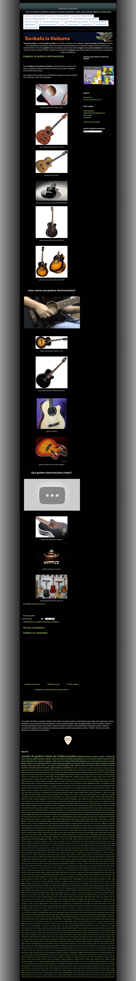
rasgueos (84, 770)
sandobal (79, 874)
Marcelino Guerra (79, 912)
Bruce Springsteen (67, 888)
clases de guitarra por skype (102, 937)
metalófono (24, 961)
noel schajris (79, 834)
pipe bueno (57, 966)
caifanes (37, 774)
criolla (74, 939)
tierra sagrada (110, 837)
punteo (59, 814)
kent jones (25, 954)
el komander (99, 785)
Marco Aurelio (88, 912)
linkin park (24, 781)
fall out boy (51, 865)
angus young (97, 790)
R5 (110, 850)
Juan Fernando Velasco (82, 845)
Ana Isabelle (35, 885)
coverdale (61, 939)
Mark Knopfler (52, 850)
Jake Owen (71, 901)
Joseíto (104, 903)
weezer (105, 877)
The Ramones (101, 923)
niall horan (32, 963)
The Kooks (87, 852)
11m (101, 881)
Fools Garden (104, 897)
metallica (30, 763)
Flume (98, 897)
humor (113, 946)
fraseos (81, 943)
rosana (55, 803)
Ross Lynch (52, 921)
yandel (35, 817)
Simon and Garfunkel (59, 852)
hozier (40, 868)
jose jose (74, 801)
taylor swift (65, 781)
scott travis (49, 970)
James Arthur (79, 901)
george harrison (74, 865)
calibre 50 (47, 770)
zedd (40, 879)
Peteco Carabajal (40, 919)
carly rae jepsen (42, 937)
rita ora (71, 968)
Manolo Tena (52, 912)
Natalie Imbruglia (97, 914)
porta (68, 966)
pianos (100, 776)
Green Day (48, 763)
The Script (109, 923)
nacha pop (70, 834)
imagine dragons (74, 792)
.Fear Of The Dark (94, 803)
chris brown (94, 808)
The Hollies (88, 923)
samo (50, 837)
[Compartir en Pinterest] (54, 619)
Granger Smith (67, 899)
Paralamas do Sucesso (78, 917)
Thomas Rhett (95, 852)
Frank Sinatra (111, 843)
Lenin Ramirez (59, 848)
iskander (103, 948)
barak (72, 932)
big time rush (104, 932)
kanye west (94, 952)
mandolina (101, 957)
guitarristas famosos (88, 810)
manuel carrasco (109, 812)
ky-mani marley (72, 954)
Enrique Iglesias (110, 770)
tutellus (65, 974)
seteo (63, 837)
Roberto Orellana (110, 919)
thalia (81, 972)
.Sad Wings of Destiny (67, 881)
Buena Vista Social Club (54, 843)
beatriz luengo (79, 857)
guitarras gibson (110, 828)
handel (91, 946)
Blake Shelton (32, 843)
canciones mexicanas (98, 761)
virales (23, 977)
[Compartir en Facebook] (52, 619)
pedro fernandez (32, 966)
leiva (95, 954)
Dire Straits (56, 790)
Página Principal (53, 684)
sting (113, 874)
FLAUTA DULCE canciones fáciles (51, 22)
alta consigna (62, 930)
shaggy (108, 970)
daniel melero (102, 939)
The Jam (94, 923)
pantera (113, 963)
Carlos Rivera (93, 805)
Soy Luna (71, 779)
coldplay (65, 772)
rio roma (104, 772)
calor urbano (55, 934)
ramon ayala (34, 837)
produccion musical (41, 814)
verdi (74, 974)
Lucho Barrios (31, 850)
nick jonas (38, 963)
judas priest (77, 768)
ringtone (66, 968)
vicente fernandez (63, 765)
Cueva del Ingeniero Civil (92, 100)
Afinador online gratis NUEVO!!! (47, 24)
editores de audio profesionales (97, 825)
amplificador (42, 799)
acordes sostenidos (81, 854)
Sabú (84, 921)
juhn (72, 952)
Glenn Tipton (45, 899)
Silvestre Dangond (46, 852)
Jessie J (48, 845)
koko (98, 868)
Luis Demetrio (95, 910)
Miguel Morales (46, 914)
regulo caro (57, 781)
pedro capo (58, 874)
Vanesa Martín (90, 925)
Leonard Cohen (42, 908)
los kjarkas (60, 957)
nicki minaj (112, 872)
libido (39, 794)
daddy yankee (106, 799)
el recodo (31, 776)
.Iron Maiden (105, 803)
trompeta (50, 974)
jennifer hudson (68, 950)
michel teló (67, 872)
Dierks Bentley (64, 894)
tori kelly (23, 839)
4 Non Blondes (76, 841)
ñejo (113, 977)
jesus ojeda (108, 950)
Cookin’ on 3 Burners (71, 892)
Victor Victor (33, 928)
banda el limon (72, 785)
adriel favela (101, 928)
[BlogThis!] (48, 619)
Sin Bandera (59, 772)
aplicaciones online (45, 857)
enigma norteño (33, 865)
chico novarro (31, 861)
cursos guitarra (89, 768)
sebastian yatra (88, 814)
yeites (95, 977)
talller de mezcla (83, 837)
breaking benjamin (31, 934)
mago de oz (100, 812)
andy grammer (96, 930)
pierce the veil (66, 874)
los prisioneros (47, 832)
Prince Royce (98, 774)
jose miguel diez (52, 952)
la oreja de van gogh (108, 792)
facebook (50, 943)
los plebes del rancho (94, 772)
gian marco (111, 785)
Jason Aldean (95, 901)
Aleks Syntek (95, 841)
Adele (51, 776)
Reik (83, 763)
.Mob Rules (50, 881)
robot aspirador (88, 111)
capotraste (111, 823)
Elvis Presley (30, 897)
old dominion (68, 963)
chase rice (67, 937)
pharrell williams (48, 966)
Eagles (88, 819)
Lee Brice (31, 908)
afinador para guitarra (104, 854)
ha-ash (36, 776)
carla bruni (108, 934)
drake (77, 941)
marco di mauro (26, 959)
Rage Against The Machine (72, 919)
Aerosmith (63, 817)
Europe (44, 897)
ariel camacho (40, 761)
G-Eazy (38, 899)
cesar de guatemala (109, 859)
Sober (23, 923)
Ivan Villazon (54, 901)
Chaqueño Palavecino (91, 890)
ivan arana (24, 950)
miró (59, 961)
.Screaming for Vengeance (40, 841)
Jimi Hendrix (25, 808)
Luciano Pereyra (78, 910)
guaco (90, 865)
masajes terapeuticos (67, 959)
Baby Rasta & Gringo (68, 885)
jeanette (61, 950)
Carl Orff (112, 888)
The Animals (68, 923)
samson (108, 968)
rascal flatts (101, 966)
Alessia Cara (76, 883)
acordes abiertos (50, 854)
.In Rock (27, 881)
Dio (70, 843)
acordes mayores (32, 823)
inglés (109, 810)
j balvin (89, 770)
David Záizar (33, 894)
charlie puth (25, 825)
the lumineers (93, 837)
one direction (76, 763)
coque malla (103, 861)
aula (43, 932)
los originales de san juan (70, 957)
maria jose (44, 959)
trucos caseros (57, 974)
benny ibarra (86, 857)
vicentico (29, 790)
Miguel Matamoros (80, 850)
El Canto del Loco (77, 843)
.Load (31, 881)
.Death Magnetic (78, 879)
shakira (57, 774)
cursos (34, 810)
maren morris (73, 794)
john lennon (43, 774)
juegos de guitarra (95, 792)
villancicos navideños (63, 768)
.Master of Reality (30, 805)
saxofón (31, 970)
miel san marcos (26, 834)
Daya (39, 894)
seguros (64, 970)
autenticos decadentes (71, 823)
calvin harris (63, 934)
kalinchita (88, 952)
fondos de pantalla (109, 779)
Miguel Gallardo (37, 914)
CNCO (62, 776)
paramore (94, 834)
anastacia (74, 930)
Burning (96, 888)
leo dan (100, 801)
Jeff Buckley (94, 819)
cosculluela (44, 792)
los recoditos (78, 812)
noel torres (24, 874)
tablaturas (81, 756)
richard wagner (54, 968)
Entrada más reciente (32, 684)
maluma (105, 768)
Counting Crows (82, 892)
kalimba (59, 812)
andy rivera (28, 857)
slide (70, 837)
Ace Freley (78, 805)
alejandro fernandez (27, 774)
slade (33, 972)
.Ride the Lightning (26, 841)
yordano (100, 977)
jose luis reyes (43, 952)
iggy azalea (45, 868)
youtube (23, 879)
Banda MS (75, 761)
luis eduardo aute (86, 870)
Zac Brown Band (67, 928)
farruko (51, 792)
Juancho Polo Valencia (40, 906)
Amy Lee (109, 883)
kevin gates (36, 954)
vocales (34, 977)
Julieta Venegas (94, 845)
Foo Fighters (51, 779)
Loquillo (66, 848)
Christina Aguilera (49, 892)
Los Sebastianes (45, 910)
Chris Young (30, 892)
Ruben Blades (68, 921)
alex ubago (39, 808)
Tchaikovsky (54, 923)
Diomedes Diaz (73, 894)
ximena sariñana (83, 977)
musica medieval (100, 961)
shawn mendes (44, 776)
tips (27, 974)
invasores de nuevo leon (74, 948)
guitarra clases (98, 756)
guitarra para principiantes (62, 763)
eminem (106, 863)
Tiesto (26, 925)
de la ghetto (28, 863)
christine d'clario (103, 808)
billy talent (98, 857)
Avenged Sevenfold (87, 817)
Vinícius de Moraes (42, 928)
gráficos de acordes (73, 24)
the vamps (93, 972)
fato (43, 828)
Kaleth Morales (57, 797)
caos (78, 859)
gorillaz (82, 865)
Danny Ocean (25, 894)
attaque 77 (64, 857)
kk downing (60, 954)
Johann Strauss (43, 903)
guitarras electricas (27, 788)
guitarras (32, 622)
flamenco (53, 828)
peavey (53, 874)
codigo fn (85, 861)
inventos (84, 948)
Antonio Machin (43, 885)
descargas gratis (54, 863)
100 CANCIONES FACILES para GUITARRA (85, 19)
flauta (28, 761)
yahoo (109, 877)
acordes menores (60, 854)
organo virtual (40, 874)
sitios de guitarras (26, 972)
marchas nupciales (109, 957)
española (34, 943)
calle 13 (87, 808)
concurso (29, 810)
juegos (36, 788)
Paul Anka (94, 917)
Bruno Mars (35, 779)
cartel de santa (84, 859)
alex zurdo (108, 928)
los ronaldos (69, 870)
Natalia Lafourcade (53, 821)
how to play (107, 946)
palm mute (107, 963)
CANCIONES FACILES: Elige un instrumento (76, 22)
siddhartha (97, 874)
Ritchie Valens (84, 821)
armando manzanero (30, 932)
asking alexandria (56, 857)
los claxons (66, 783)
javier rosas (49, 950)
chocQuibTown (75, 937)
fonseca (82, 776)
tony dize (35, 974)
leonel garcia (108, 801)
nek (103, 872)
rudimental (93, 968)
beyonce (97, 932)
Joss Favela (71, 845)
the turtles (63, 877)
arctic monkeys (79, 779)
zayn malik (35, 879)
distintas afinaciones (60, 941)
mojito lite (71, 961)
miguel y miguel (48, 834)
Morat (31, 808)
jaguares (60, 868)
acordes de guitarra (32, 756)
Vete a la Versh (100, 925)
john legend (54, 830)
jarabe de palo (84, 792)
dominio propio (71, 941)
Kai (67, 906)
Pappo (68, 917)
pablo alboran (75, 765)
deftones (27, 941)
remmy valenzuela (95, 788)
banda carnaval (64, 808)
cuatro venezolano (82, 939)
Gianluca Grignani (26, 845)
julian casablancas (79, 952)
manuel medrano (53, 794)
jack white (36, 950)
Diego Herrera (55, 894)
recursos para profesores (38, 968)
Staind (27, 923)
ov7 (89, 834)
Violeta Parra (25, 799)
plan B (105, 834)
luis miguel (51, 774)
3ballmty (23, 883)
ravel (113, 966)
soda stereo (36, 765)
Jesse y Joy (46, 765)
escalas (75, 810)
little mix (32, 957)
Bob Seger (50, 888)
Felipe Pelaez (91, 897)
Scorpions (102, 821)
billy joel (93, 857)
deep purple (50, 772)
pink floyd (40, 768)
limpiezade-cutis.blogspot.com (94, 113)
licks (106, 954)
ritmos (30, 765)
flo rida (59, 828)
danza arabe (87, 115)
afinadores (107, 781)
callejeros (105, 823)
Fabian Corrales (73, 897)
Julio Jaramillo (103, 845)
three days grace (74, 781)
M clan (29, 912)
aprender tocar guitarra (50, 785)
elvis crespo (99, 941)
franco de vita (65, 828)
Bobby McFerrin (41, 843)
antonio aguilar (105, 930)
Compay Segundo (60, 892)
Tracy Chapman (45, 925)
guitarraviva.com (26, 868)
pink (33, 814)
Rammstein (29, 852)
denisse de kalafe (44, 863)
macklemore (82, 957)
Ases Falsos (77, 817)
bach (52, 799)
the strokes (101, 837)
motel (76, 961)
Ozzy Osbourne (36, 917)
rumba (98, 968)
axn (46, 932)
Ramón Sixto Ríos (86, 919)
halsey (80, 946)
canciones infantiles (64, 761)
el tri (33, 801)
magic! (106, 870)
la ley (64, 812)
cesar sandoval (59, 937)
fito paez (47, 828)
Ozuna (65, 779)
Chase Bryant (102, 890)
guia (68, 946)
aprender (42, 759)
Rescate (102, 919)
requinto (48, 759)
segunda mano (57, 970)
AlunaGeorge (84, 883)
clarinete (91, 937)
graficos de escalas (87, 24)
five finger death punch (65, 943)
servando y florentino (100, 970)
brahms (23, 934)
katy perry (91, 801)
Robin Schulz (37, 852)
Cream (89, 892)
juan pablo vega (29, 812)
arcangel (61, 823)
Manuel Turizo (69, 912)
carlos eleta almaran (32, 937)
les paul (55, 870)
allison (30, 785)
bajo (75, 759)
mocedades (64, 961)
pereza (100, 834)
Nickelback (97, 850)
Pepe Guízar (30, 919)
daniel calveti (52, 825)
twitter (34, 839)
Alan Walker (57, 883)
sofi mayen (38, 972)
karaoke (104, 952)
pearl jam (47, 874)
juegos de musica (91, 776)
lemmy (99, 954)
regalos (47, 968)
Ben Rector (90, 885)
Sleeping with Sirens (109, 921)
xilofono (76, 977)
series (36, 763)
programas (111, 834)
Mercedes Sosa (70, 850)
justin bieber (99, 768)
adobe (95, 928)
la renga (96, 830)
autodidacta (105, 790)
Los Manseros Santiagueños (104, 848)
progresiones (25, 837)
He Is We (101, 899)
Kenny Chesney (35, 848)
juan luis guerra (83, 801)
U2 (72, 768)
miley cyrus (49, 803)
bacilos (81, 823)
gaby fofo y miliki (98, 943)
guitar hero (72, 946)
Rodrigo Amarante (43, 921)
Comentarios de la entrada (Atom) (56, 689)
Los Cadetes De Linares (88, 848)
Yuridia (35, 854)
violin (95, 877)
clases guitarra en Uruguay (74, 861)
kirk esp (54, 954)
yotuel (113, 877)
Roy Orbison (60, 921)
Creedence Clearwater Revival (42, 790)
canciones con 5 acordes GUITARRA (82, 16)
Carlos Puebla (35, 890)
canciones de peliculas (60, 759)
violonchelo (24, 797)
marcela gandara (72, 832)
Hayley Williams (92, 899)
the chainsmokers (109, 814)
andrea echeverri (82, 930)
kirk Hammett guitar (46, 954)
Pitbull (107, 797)
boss (113, 932)
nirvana (89, 759)
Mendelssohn (29, 914)
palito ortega (99, 963)
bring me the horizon (34, 792)
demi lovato (35, 863)
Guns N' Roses (89, 781)
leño (103, 954)
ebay (80, 941)
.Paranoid (40, 805)
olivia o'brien (76, 963)
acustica (91, 928)
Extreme (93, 843)
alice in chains (37, 930)
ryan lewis (103, 968)
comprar (35, 939)
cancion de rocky (47, 859)
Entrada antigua (72, 684)
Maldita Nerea (44, 912)
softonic (75, 837)
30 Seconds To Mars (108, 881)
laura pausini (36, 870)
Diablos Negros (45, 894)
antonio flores (35, 857)
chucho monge (47, 861)
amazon (69, 930)
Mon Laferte (89, 850)
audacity (39, 932)
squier (55, 972)
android (90, 930)
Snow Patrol (70, 852)
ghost (37, 801)
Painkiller (63, 917)
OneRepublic (64, 821)
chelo (79, 799)
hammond (85, 946)
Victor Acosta (25, 928)
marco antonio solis (32, 803)
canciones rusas (99, 934)
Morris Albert (88, 914)
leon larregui (32, 794)
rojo (39, 837)
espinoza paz (75, 772)
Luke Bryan (111, 910)
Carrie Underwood (51, 890)
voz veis (99, 877)
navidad (24, 765)
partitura (23, 770)
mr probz (84, 961)
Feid (97, 843)
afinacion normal (92, 854)
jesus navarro (100, 950)
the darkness (56, 877)
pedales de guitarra (47, 781)
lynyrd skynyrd (99, 870)
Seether (100, 921)
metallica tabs (59, 872)
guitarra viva (81, 759)
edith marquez (87, 941)
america (112, 854)
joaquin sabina (66, 801)
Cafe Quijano (105, 888)
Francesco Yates (31, 899)
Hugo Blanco (35, 845)
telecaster (70, 972)
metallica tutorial (110, 959)
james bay (43, 950)
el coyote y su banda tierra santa (85, 863)
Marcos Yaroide (96, 912)
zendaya (105, 977)
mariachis (42, 803)
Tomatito (37, 925)
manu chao (62, 832)
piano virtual (85, 788)
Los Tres (81, 797)
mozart (80, 961)
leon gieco (49, 870)
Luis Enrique (38, 850)
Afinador (56, 776)
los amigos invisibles (41, 957)
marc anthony (63, 794)
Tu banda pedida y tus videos (59, 925)
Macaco (45, 850)
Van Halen (83, 925)
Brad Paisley (58, 888)
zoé (83, 768)
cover (109, 861)
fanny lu (56, 943)
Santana (112, 797)
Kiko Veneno (102, 906)
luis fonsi (44, 794)
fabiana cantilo (43, 865)
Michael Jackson (90, 797)
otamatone (93, 963)
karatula (109, 952)
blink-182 (24, 792)
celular (53, 937)
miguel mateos (37, 834)
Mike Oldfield (60, 914)
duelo (67, 863)
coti (70, 772)
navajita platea (97, 872)
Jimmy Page (58, 845)
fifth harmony (58, 792)
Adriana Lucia (41, 883)
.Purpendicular (106, 839)
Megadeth (59, 779)
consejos (46, 939)
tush (75, 877)
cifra (87, 937)
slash (102, 874)
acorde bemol (41, 854)
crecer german (68, 939)
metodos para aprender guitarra (46, 961)
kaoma (100, 952)
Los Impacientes (26, 910)
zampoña (29, 879)
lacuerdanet (81, 954)
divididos (67, 825)
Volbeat (111, 852)
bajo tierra (57, 932)
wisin (82, 781)
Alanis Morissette (86, 841)
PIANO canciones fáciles (31, 22)
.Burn (71, 879)
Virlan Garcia (82, 790)
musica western (110, 961)
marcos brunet (36, 959)
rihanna (73, 783)
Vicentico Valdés (110, 925)
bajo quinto (51, 932)
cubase (90, 939)
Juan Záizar (30, 906)
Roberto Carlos (94, 821)
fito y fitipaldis (74, 776)
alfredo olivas (29, 930)
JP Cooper (65, 901)
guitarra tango (111, 865)
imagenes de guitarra (43, 622)
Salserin (88, 921)
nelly (27, 963)
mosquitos (87, 117)
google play (41, 946)
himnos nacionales (98, 946)
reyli (70, 814)
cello (49, 937)
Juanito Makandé (53, 906)
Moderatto (67, 914)
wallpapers (55, 622)
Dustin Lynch (96, 894)
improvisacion (29, 948)
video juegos (100, 770)
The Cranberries (79, 852)
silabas (113, 970)
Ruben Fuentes (77, 921)
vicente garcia (81, 877)
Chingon (109, 890)
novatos (81, 794)
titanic (30, 974)
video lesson (89, 877)
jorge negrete (82, 868)
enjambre (28, 828)
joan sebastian (68, 770)
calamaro (24, 776)
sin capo (112, 788)
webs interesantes (42, 977)
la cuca (105, 868)
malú (95, 957)
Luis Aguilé (87, 910)
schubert (43, 970)
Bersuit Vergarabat (109, 817)
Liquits (63, 908)
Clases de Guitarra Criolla (105, 759)
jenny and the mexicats (89, 950)
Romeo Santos (26, 772)
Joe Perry (36, 903)
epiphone (23, 943)
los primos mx (62, 870)
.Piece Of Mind (97, 839)
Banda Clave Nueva (80, 885)
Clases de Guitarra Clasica (90, 765)
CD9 (100, 888)
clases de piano (26, 759)
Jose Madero (87, 903)
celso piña (92, 859)
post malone (73, 966)
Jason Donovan (104, 901)
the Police (86, 972)
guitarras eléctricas (38, 604)
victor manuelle (103, 974)
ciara (53, 861)
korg (101, 868)
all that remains (46, 930)
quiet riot (90, 966)
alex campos (34, 799)
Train (107, 821)
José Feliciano (46, 797)
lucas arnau (77, 870)
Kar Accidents (85, 906)
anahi (22, 857)
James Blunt (87, 901)
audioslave (71, 857)
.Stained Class (79, 881)
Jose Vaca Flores (96, 903)
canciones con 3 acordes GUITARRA (35, 16)
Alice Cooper (103, 841)
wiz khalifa (71, 977)
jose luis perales (91, 868)
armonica (46, 808)
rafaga (95, 966)
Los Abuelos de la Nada (83, 908)
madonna (56, 832)
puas (75, 874)
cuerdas (95, 939)
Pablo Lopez (48, 917)
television (79, 783)
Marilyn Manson (65, 790)
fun (56, 865)
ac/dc (94, 759)
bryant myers (37, 859)
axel (104, 774)
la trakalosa (70, 812)
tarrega (65, 972)
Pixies (102, 850)
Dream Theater (80, 819)
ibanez (33, 830)
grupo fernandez (56, 946)
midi (56, 961)
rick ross (61, 968)
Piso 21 (73, 821)
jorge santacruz (33, 952)
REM (78, 821)
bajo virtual (64, 932)
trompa (45, 974)
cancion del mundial (58, 859)
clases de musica (87, 799)
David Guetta (60, 819)
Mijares (54, 914)
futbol (72, 828)
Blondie (28, 888)
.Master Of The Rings (40, 881)
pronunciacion (52, 814)
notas (94, 770)
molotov (64, 834)
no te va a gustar (75, 788)
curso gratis (97, 799)
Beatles (71, 759)
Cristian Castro (46, 819)
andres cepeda (50, 768)
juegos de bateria (40, 812)
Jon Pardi (51, 903)
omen (87, 963)
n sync (23, 963)
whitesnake (57, 977)
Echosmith (104, 894)
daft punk (40, 810)
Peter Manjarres (50, 919)
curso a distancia (34, 825)
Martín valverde (60, 850)
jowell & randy (61, 952)
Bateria (23, 763)
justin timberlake (51, 812)
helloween (98, 810)
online (86, 834)
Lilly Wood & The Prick (54, 908)
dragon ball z (60, 810)
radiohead (65, 814)
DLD (108, 772)
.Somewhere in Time (49, 805)
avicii (48, 799)
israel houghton (110, 948)
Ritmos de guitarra (30, 24)
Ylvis (31, 854)
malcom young (25, 872)
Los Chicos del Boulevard (97, 908)
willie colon (64, 977)
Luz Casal (24, 912)
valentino (69, 974)
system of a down (63, 803)
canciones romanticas (70, 799)
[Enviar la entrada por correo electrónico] (42, 619)
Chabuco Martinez (71, 890)
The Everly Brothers (78, 923)
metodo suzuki (32, 961)
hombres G (43, 801)
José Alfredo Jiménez (73, 774)
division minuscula (49, 810)
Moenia (72, 914)
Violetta (50, 928)
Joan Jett (64, 845)
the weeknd (111, 794)
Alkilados (69, 817)
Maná (33, 761)
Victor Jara (74, 790)
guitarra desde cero (101, 24)
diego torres (60, 825)
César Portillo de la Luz (99, 892)
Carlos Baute (25, 819)
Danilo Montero (110, 892)
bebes (81, 932)
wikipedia (90, 783)
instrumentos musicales (42, 830)
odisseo (55, 963)
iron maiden (110, 761)
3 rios (69, 841)
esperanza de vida (42, 943)
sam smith (44, 837)
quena (85, 966)
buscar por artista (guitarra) (99, 22)
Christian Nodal (39, 892)
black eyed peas (106, 857)
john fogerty (67, 868)
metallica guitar (89, 959)
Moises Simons (79, 914)
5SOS (29, 779)
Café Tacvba (43, 779)
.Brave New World (64, 879)
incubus (35, 948)
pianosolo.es (87, 97)
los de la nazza (52, 957)
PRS (42, 917)
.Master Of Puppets (35, 797)
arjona (23, 761)
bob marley (34, 772)
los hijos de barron (37, 832)
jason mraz (57, 801)
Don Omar (111, 805)
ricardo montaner (77, 814)
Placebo (106, 850)
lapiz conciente (89, 954)
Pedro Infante (100, 797)
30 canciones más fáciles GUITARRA (60, 19)
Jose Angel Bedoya (77, 903)
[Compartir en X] (50, 619)
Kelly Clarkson (93, 906)
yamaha (91, 977)
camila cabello (77, 934)
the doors (24, 817)
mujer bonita (91, 961)
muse (75, 770)
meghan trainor (50, 872)
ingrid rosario (42, 948)
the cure (49, 877)
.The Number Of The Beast (65, 805)
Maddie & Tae (36, 912)
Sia (35, 808)
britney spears (41, 934)
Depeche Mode (70, 819)
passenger (24, 966)
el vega (93, 941)
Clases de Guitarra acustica (60, 756)
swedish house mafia (27, 877)
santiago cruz (56, 837)
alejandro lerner (43, 823)
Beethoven (85, 805)
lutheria (93, 812)
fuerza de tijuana (88, 943)
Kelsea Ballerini (25, 848)
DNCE (54, 819)
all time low (54, 930)
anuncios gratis (37, 785)
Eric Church (37, 897)
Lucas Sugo (70, 910)
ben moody (91, 932)
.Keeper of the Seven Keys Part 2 (82, 839)
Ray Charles (95, 919)
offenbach (61, 963)
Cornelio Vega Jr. (35, 819)
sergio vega (90, 970)
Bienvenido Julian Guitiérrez (102, 885)
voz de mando (83, 803)
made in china (90, 957)
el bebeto (28, 801)
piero (72, 874)
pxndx (104, 776)
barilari (77, 932)
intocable (50, 801)
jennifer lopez (77, 950)
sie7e (67, 837)
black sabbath (110, 774)
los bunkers (60, 788)
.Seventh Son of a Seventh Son (58, 841)
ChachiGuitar (81, 890)
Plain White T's (59, 919)
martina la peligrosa (54, 959)
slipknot (23, 790)
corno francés (53, 939)
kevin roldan (69, 830)
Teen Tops (61, 923)
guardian (63, 946)
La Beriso (109, 906)
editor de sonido (81, 825)
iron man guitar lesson (93, 948)
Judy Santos (62, 906)
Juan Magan (103, 819)
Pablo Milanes (56, 917)
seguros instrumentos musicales (76, 970)
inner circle (49, 948)
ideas (22, 948)
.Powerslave (55, 817)
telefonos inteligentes (40, 877)
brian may (30, 859)
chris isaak (39, 861)
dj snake (73, 825)
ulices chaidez (74, 803)
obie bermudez (32, 874)
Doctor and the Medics (85, 894)
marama (67, 788)
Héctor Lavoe (108, 899)
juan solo (68, 952)
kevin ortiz (62, 830)
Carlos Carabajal (26, 890)
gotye (86, 865)
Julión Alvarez (31, 770)
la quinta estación (87, 830)
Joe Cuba (29, 903)
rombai (83, 968)
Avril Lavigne (98, 817)
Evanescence (87, 843)
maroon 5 (31, 781)
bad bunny (87, 823)
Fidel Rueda (102, 843)
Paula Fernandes (102, 917)
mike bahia (57, 834)
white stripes (40, 839)
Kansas (70, 906)
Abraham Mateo (31, 883)
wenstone (51, 977)
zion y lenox (48, 839)
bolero (110, 932)
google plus (48, 946)
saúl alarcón (37, 970)
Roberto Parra (25, 921)
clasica (31, 939)
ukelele (84, 783)
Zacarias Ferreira (77, 928)
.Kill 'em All (40, 817)
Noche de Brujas (26, 917)
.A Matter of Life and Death (50, 879)
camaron (69, 934)
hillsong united (25, 830)
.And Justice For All (58, 839)
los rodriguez (86, 812)
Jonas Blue (58, 903)
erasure (29, 943)
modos (87, 872)
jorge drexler (74, 868)
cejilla (54, 761)
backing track (54, 808)
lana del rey (103, 830)
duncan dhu (72, 863)
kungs (66, 954)
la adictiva (53, 788)
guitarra (35, 759)
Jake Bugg (43, 845)
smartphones (108, 874)
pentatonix (41, 966)
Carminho (42, 890)
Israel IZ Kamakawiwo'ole (36, 901)
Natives (104, 914)
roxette (87, 968)
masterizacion (102, 832)
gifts (113, 943)
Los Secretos (54, 910)
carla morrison (81, 785)
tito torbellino (70, 877)
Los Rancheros (35, 910)
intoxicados (63, 948)
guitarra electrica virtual (99, 865)
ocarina (51, 963)
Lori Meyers (71, 908)
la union (110, 868)
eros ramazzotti (36, 828)
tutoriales (111, 763)
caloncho (48, 934)
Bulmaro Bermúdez (87, 888)
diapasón (51, 941)
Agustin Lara (49, 883)
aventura (112, 790)
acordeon (85, 928)
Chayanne (97, 783)
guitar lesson (78, 828)
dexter (46, 941)
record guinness (25, 968)
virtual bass (28, 977)
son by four (45, 972)
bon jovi (71, 808)
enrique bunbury (30, 783)
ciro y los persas (60, 861)
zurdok (110, 977)
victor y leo (111, 974)
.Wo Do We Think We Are (91, 881)
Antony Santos (53, 885)
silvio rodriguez (102, 794)
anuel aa (112, 930)
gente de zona (65, 865)
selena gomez (91, 794)
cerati (44, 772)
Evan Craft (57, 897)
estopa (100, 779)
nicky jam (112, 768)
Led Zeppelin (105, 783)
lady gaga (24, 794)
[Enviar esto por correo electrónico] (46, 619)
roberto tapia (77, 968)
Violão (55, 928)
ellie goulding (99, 863)
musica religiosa (26, 814)
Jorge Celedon (66, 903)
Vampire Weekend (74, 925)
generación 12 (108, 943)
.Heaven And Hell (93, 879)
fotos (79, 810)
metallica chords (79, 959)
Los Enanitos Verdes (87, 774)
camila (40, 772)
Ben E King (24, 843)
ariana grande (62, 785)
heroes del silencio (42, 783)
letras (88, 756)
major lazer (111, 870)
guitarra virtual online (97, 828)
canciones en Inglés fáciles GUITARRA (35, 19)
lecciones (43, 870)
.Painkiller (57, 881)
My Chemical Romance (39, 821)
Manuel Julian (61, 912)
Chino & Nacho (103, 805)
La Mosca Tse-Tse (49, 848)
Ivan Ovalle (47, 901)
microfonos (73, 872)
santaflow (91, 874)
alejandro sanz (84, 761)
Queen (113, 772)
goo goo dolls (33, 946)
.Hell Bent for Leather (105, 879)
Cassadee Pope (61, 890)
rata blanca (108, 966)
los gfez (28, 832)
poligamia (63, 966)
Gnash (60, 899)
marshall (43, 872)
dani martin (43, 825)
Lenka (36, 908)
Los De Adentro (110, 908)
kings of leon (78, 830)
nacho (91, 872)
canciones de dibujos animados (96, 763)
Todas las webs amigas (91, 122)
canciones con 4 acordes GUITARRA (58, 16)
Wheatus (59, 928)
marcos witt (81, 832)
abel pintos (39, 770)
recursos (61, 24)
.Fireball (85, 879)
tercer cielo (76, 972)
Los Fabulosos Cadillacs (70, 797)
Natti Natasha (111, 914)
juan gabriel (83, 772)
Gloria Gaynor (54, 899)
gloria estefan (25, 946)
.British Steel (68, 839)
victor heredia (94, 974)
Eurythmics (50, 897)
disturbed (62, 863)
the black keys (98, 814)
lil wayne (26, 957)
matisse (37, 781)
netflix (106, 872)
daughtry (108, 939)
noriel (46, 963)
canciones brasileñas (88, 934)
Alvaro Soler (111, 841)
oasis (79, 770)
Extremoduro (64, 897)
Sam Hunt (94, 921)
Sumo (48, 923)
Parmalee (88, 917)
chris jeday (82, 937)
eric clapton (68, 810)
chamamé (24, 861)
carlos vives (90, 785)
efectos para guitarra (91, 779)
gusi (77, 946)
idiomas (104, 810)
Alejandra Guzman (66, 883)
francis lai (75, 943)
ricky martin (105, 788)
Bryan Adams (77, 888)
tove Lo (40, 974)
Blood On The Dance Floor (39, 888)
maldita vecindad (35, 872)
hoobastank (34, 868)
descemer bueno (39, 941)
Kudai (42, 848)
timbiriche (99, 972)
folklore (52, 770)
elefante (67, 776)
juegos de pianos (43, 788)
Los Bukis (29, 821)
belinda (85, 932)
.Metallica (48, 817)
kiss (96, 801)
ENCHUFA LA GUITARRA (68, 9)
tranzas (29, 839)
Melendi (41, 763)
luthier (93, 870)
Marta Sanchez (106, 912)
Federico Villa (83, 897)
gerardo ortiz (59, 770)
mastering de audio (92, 832)
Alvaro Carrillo (93, 883)
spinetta (51, 972)
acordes (89, 790)
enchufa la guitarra (109, 941)
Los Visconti (62, 910)
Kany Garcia (76, 906)
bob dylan (98, 823)
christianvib (110, 756)
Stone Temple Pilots (35, 923)
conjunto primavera (93, 861)
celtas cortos (99, 859)
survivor (60, 972)
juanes (53, 765)
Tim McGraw (104, 852)
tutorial (30, 817)
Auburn (60, 885)
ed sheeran (32, 768)
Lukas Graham (103, 910)
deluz (32, 941)
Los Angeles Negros (75, 848)
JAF (60, 901)
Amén (29, 885)
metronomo (111, 832)
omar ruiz (83, 963)
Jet (53, 845)
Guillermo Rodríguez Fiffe (79, 899)
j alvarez (30, 950)
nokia (43, 963)
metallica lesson (99, 959)
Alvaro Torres (102, 883)
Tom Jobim (31, 925)
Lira (67, 908)
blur (93, 823)
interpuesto (56, 948)
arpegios (48, 761)
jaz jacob (56, 950)
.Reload (112, 839)
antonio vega (53, 823)
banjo (69, 932)
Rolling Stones (99, 781)
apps (22, 932)
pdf (85, 794)
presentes (80, 966)
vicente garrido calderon (83, 974)
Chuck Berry (65, 843)
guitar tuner (86, 828)
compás (41, 939)
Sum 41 (44, 923)
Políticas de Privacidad (31, 27)
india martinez (54, 868)
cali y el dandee (79, 808)
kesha (30, 954)
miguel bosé (80, 872)
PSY (69, 821)
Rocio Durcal (33, 921)
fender (105, 785)
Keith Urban (111, 845)
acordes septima (70, 854)
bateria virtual (58, 799)
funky (59, 865)
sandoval (85, 874)
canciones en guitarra (70, 859)
